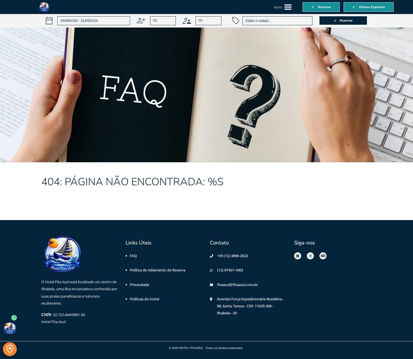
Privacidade (139, 284)
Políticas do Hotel (144, 298)
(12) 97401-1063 (230, 270)
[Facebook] (297, 255)
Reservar (346, 20)
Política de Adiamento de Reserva (157, 270)
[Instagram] (310, 255)
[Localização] (10, 349)
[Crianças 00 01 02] (202, 20)
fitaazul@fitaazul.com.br (237, 284)
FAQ (133, 255)
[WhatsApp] (10, 328)
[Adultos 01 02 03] (156, 20)
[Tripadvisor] (322, 255)
